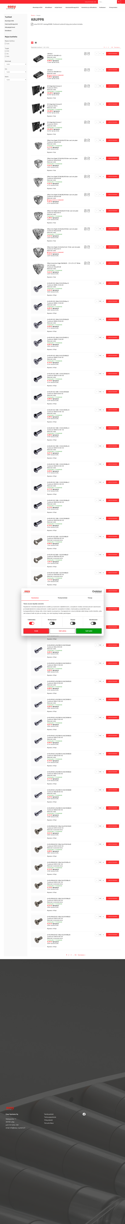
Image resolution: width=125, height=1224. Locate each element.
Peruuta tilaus (49, 1123)
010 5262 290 (13, 1125)
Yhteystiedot (48, 1120)
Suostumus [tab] (35, 598)
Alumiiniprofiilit (9, 21)
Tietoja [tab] (90, 598)
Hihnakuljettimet (10, 27)
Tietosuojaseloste (50, 1117)
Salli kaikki (88, 631)
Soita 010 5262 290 (90, 2)
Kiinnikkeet (8, 30)
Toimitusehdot (49, 1114)
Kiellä (36, 631)
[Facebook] (84, 1114)
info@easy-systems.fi (17, 1128)
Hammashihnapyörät (11, 24)
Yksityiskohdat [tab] (62, 598)
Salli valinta (62, 631)
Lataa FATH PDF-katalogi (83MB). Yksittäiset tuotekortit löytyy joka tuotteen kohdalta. (58, 24)
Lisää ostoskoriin (112, 53)
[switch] (52, 623)
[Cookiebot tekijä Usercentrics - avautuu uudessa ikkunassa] (94, 591)
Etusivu (33, 15)
